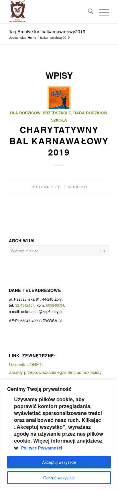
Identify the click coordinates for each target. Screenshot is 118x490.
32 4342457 (24, 305)
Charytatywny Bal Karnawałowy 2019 (59, 140)
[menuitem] (87, 11)
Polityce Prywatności (41, 448)
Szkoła (59, 120)
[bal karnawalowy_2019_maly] (59, 97)
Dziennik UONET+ (26, 364)
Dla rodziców (25, 113)
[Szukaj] (87, 11)
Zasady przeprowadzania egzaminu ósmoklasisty (55, 372)
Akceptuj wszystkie (59, 462)
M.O (83, 186)
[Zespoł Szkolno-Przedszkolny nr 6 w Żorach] (49, 11)
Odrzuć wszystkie (59, 478)
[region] (59, 434)
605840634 (55, 305)
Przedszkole (57, 113)
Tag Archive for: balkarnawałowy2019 (47, 31)
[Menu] (101, 11)
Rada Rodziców (90, 113)
